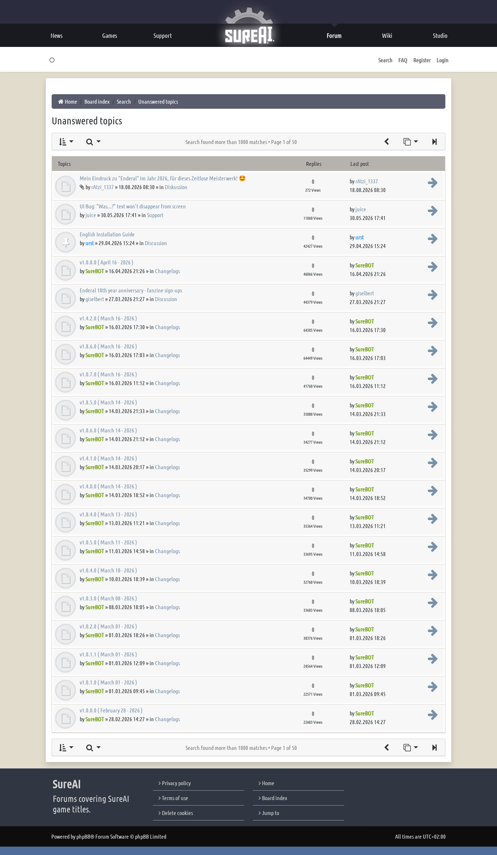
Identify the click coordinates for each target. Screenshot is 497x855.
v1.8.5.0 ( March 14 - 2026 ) (108, 402)
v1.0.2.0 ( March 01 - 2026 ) (108, 626)
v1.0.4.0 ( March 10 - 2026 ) (108, 570)
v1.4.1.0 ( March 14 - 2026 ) (108, 458)
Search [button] (385, 59)
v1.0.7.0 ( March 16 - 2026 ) (108, 374)
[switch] (52, 60)
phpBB (83, 836)
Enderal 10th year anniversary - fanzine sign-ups (131, 290)
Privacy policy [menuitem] (176, 782)
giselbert (95, 298)
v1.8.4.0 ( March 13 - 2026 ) (108, 514)
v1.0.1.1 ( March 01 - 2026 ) (108, 654)
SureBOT (95, 270)
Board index (274, 797)
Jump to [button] (270, 812)
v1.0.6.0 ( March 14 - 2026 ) (108, 430)
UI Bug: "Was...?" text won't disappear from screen (133, 206)
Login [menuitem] (443, 59)
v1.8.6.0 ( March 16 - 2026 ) (108, 346)
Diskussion (176, 186)
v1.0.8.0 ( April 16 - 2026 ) (107, 262)
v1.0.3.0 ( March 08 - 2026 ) (108, 598)
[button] (434, 141)
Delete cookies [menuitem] (177, 812)
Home (267, 782)
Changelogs (167, 270)
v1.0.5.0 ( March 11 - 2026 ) (108, 542)
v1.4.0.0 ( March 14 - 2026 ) (108, 486)
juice (91, 214)
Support (155, 214)
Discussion (156, 242)
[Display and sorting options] (65, 141)
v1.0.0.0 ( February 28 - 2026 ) (111, 710)
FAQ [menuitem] (402, 59)
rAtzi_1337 (102, 186)
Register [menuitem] (422, 59)
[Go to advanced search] (386, 141)
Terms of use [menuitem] (174, 797)
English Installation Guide (107, 234)
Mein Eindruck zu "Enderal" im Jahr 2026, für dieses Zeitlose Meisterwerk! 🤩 (163, 178)
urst (90, 242)
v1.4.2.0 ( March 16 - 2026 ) (108, 318)
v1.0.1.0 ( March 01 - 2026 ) (108, 682)
